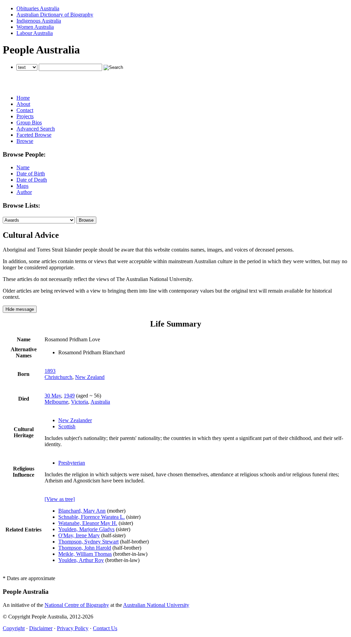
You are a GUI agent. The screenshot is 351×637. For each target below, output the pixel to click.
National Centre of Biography (77, 605)
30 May (53, 396)
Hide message (19, 309)
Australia (100, 402)
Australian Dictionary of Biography (54, 14)
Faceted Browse (33, 135)
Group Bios (29, 122)
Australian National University (156, 605)
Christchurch (58, 377)
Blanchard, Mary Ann (82, 511)
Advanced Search (35, 129)
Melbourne (56, 402)
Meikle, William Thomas (85, 554)
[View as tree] (60, 499)
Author (24, 192)
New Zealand (90, 377)
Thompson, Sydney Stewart (88, 541)
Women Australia (35, 27)
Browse (24, 141)
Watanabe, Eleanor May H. (87, 523)
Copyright (14, 628)
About (23, 104)
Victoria (79, 402)
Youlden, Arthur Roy (81, 560)
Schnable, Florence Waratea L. (91, 517)
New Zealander (75, 420)
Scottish (66, 426)
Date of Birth (30, 173)
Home (23, 98)
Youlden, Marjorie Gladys (86, 529)
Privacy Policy (72, 628)
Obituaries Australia (37, 8)
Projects (25, 116)
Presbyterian (71, 463)
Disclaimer (40, 628)
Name (22, 167)
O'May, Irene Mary (79, 535)
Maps (22, 186)
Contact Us (105, 628)
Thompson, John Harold (84, 548)
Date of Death (31, 180)
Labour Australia (34, 33)
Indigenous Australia (38, 21)
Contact (24, 110)
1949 (69, 396)
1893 (50, 371)
